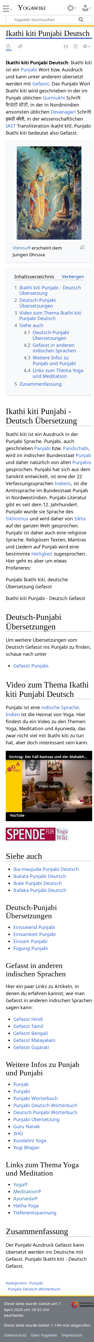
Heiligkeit (41, 554)
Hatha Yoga (26, 1205)
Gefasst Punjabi (30, 666)
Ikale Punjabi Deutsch (37, 883)
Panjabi (42, 448)
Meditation (25, 1191)
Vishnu (20, 248)
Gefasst (40, 83)
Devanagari (63, 112)
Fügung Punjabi (30, 948)
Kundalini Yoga (29, 1140)
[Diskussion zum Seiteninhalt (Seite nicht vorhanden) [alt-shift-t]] (20, 47)
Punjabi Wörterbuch (35, 1098)
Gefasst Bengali (30, 1033)
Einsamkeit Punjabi (34, 934)
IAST (11, 126)
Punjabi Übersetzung (36, 1119)
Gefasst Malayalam (34, 1040)
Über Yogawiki (44, 1335)
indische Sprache (60, 707)
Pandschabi (76, 448)
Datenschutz (15, 1335)
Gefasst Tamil (28, 1026)
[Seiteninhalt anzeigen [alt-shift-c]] (8, 47)
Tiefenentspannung (34, 1212)
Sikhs (80, 518)
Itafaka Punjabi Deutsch (39, 890)
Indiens (63, 483)
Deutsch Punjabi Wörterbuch (45, 1112)
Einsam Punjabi (30, 941)
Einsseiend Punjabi (34, 927)
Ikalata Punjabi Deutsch (39, 876)
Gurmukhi (54, 98)
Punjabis (81, 462)
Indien (13, 714)
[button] (49, 786)
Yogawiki (32, 7)
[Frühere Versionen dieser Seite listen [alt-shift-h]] (76, 47)
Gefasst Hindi (28, 1019)
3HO (18, 1133)
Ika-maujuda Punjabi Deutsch (46, 869)
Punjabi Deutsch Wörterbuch (45, 1105)
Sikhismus (17, 518)
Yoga (18, 1184)
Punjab (83, 455)
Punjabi (29, 69)
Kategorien (16, 1282)
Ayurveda (23, 1198)
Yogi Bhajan (26, 1147)
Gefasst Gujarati (31, 1047)
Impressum (71, 1335)
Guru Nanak (26, 1126)
